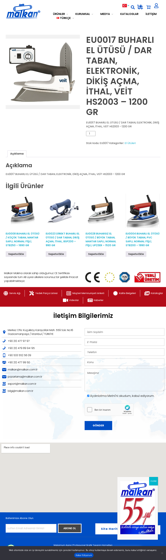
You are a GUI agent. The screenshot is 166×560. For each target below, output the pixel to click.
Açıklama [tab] (17, 154)
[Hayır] (162, 553)
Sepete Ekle (16, 254)
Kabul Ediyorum (84, 555)
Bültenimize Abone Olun (19, 518)
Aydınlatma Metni (102, 396)
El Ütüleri (130, 143)
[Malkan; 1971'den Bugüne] (29, 11)
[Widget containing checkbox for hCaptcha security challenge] (109, 409)
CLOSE (153, 481)
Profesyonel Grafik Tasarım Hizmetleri (92, 545)
